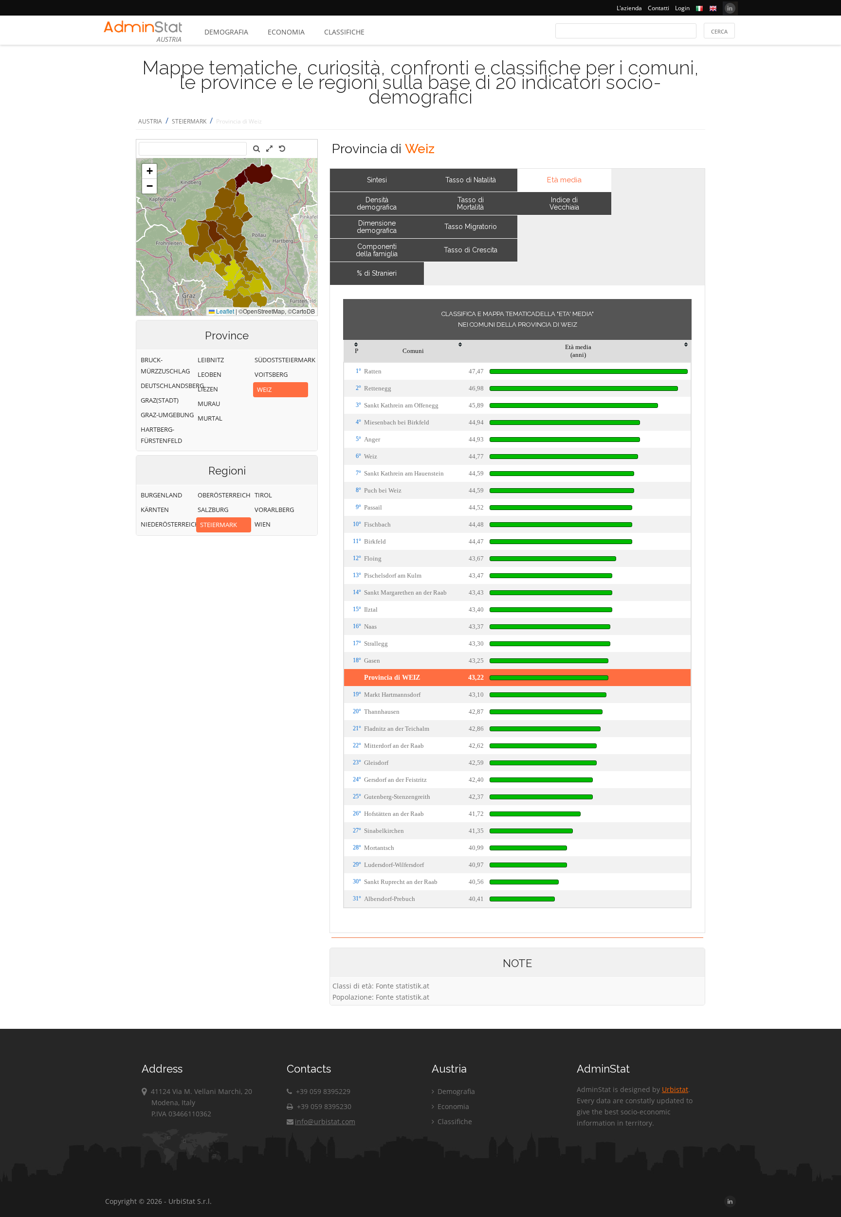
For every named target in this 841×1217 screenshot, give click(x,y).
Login (682, 8)
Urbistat (675, 1089)
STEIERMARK (189, 121)
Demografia (226, 31)
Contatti (658, 8)
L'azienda (629, 8)
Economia (286, 31)
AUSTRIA (150, 121)
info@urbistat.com (325, 1121)
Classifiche (344, 31)
